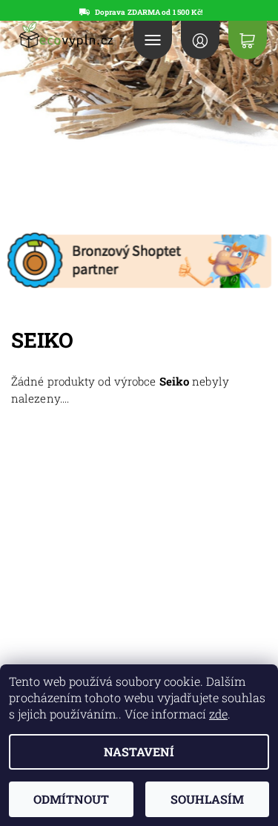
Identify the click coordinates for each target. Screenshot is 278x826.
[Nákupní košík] (247, 40)
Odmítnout (71, 799)
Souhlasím (207, 799)
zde (218, 713)
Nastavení (139, 751)
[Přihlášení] (200, 40)
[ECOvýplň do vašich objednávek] (64, 34)
